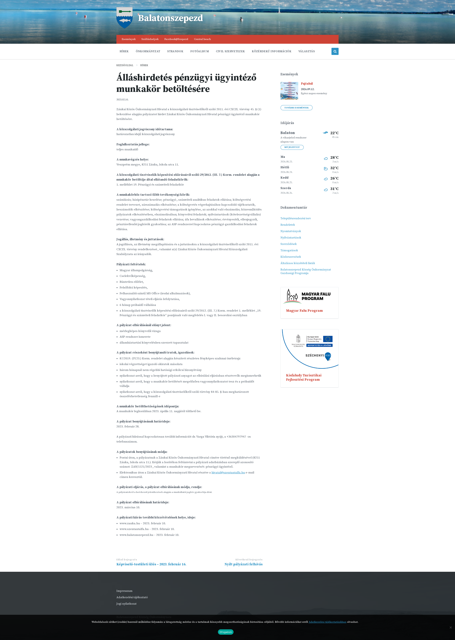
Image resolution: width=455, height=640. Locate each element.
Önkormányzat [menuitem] (148, 51)
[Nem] (450, 627)
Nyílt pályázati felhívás (243, 564)
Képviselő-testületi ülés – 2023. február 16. (151, 564)
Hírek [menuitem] (124, 51)
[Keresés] (335, 51)
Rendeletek (287, 225)
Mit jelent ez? (292, 147)
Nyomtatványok (290, 231)
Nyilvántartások (290, 237)
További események (296, 107)
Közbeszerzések (290, 257)
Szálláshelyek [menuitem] (150, 39)
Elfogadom (226, 632)
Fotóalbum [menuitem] (199, 51)
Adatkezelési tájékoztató (132, 597)
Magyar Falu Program (304, 311)
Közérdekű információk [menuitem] (271, 51)
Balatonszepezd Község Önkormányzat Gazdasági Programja (305, 271)
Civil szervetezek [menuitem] (230, 51)
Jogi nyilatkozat (126, 604)
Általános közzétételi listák (297, 263)
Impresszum (124, 591)
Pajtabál (307, 84)
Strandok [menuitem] (175, 51)
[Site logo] (124, 28)
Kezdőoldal (124, 65)
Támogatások (289, 250)
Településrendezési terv (295, 218)
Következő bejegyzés (249, 559)
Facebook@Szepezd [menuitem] (176, 39)
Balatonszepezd (170, 18)
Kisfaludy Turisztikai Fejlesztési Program (304, 377)
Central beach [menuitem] (202, 39)
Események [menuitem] (129, 39)
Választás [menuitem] (306, 51)
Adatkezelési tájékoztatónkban (327, 622)
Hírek (144, 65)
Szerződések (288, 244)
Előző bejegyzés (126, 559)
